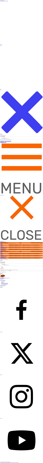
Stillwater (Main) (3, 281)
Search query (2, 270)
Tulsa (1, 282)
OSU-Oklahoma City (2, 277)
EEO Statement (6, 462)
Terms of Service (14, 462)
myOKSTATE (4, 259)
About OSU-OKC (2, 250)
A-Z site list (1, 273)
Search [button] (10, 270)
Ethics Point (9, 462)
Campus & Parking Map (2, 278)
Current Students (1, 259)
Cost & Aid (1, 254)
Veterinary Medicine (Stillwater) (4, 284)
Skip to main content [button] (2, 0)
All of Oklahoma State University (5, 138)
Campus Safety (4, 462)
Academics (5, 250)
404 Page (2, 267)
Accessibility (1, 462)
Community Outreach (5, 256)
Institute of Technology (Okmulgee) (4, 283)
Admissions (1, 252)
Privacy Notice (12, 462)
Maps (0, 274)
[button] (21, 45)
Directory (7, 259)
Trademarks (17, 462)
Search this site (1, 262)
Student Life (1, 256)
